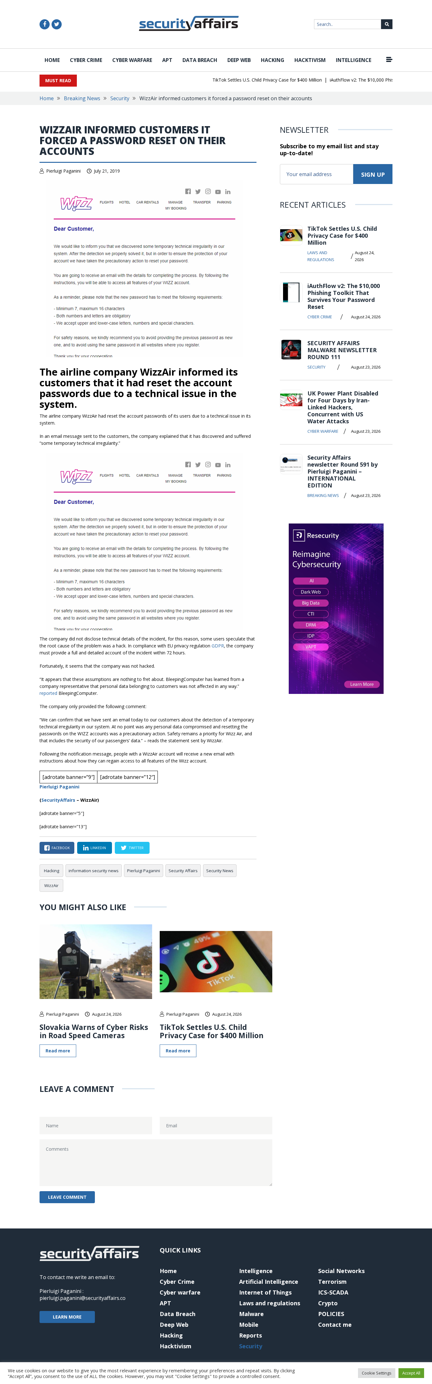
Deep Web (239, 60)
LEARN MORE (67, 1317)
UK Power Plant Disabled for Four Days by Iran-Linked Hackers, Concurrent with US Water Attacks (342, 407)
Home (52, 60)
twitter (136, 847)
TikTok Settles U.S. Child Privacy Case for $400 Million (253, 80)
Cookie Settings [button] (377, 1373)
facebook (61, 847)
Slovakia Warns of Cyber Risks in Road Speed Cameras (94, 1031)
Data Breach (199, 60)
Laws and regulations (320, 256)
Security (119, 98)
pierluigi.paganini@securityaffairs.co (83, 1298)
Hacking (272, 60)
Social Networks (341, 1271)
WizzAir (51, 885)
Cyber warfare (132, 60)
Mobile (248, 1324)
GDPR (218, 646)
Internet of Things (265, 1292)
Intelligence (353, 60)
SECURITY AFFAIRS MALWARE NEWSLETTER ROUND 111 (342, 350)
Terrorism (332, 1281)
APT (167, 60)
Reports (250, 1335)
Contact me (335, 1324)
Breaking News (82, 98)
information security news (94, 870)
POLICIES (331, 1314)
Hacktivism (310, 60)
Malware (251, 1314)
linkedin (98, 847)
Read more (58, 1051)
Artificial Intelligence (268, 1281)
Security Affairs (183, 870)
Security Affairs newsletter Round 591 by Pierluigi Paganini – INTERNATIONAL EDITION (342, 471)
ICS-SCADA (333, 1292)
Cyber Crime (86, 60)
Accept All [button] (411, 1373)
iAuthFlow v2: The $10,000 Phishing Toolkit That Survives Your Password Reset (343, 296)
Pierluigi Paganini (63, 171)
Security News (219, 870)
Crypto (328, 1303)
